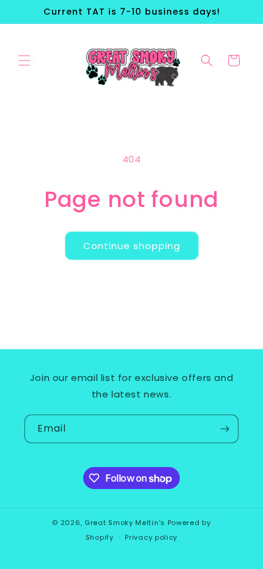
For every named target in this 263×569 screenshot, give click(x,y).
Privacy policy (151, 537)
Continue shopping (131, 245)
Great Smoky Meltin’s (126, 522)
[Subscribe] (224, 429)
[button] (24, 60)
